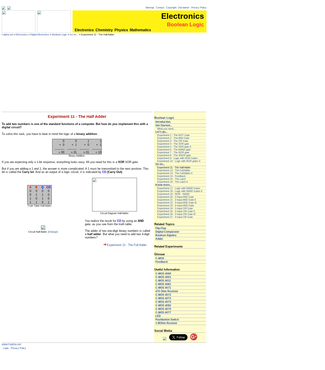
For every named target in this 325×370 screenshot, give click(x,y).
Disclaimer (183, 7)
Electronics (84, 30)
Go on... (74, 34)
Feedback (161, 261)
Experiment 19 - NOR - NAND (173, 194)
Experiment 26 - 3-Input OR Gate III (176, 214)
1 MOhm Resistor (166, 323)
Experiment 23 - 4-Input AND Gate (175, 205)
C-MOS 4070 (163, 309)
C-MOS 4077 (163, 312)
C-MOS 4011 (163, 280)
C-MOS (159, 258)
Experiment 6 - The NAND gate (174, 149)
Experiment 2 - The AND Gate (173, 138)
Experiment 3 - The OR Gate (172, 141)
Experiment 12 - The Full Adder (127, 245)
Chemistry (104, 30)
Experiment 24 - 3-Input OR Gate (175, 208)
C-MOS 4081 (163, 284)
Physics (121, 30)
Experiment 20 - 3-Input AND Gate (175, 197)
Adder (159, 238)
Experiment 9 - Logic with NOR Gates (177, 158)
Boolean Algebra (165, 235)
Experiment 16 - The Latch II (172, 181)
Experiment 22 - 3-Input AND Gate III (177, 202)
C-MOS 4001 (163, 277)
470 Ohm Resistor (166, 291)
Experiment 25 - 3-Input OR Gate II (176, 211)
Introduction (162, 121)
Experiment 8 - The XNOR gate (174, 155)
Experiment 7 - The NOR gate (173, 152)
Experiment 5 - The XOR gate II (174, 146)
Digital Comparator (167, 231)
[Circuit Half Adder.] (43, 228)
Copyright (171, 7)
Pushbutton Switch (167, 319)
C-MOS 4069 (163, 273)
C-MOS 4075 (163, 301)
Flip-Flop (160, 228)
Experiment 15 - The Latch (171, 179)
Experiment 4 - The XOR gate (173, 143)
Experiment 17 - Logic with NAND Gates (178, 188)
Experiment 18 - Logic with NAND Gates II (179, 191)
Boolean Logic (59, 34)
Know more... (163, 184)
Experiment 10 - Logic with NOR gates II (178, 161)
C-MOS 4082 (163, 305)
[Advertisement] (104, 78)
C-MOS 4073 (163, 298)
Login (6, 348)
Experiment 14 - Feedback (171, 176)
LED (158, 316)
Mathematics (140, 30)
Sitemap (149, 7)
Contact (160, 7)
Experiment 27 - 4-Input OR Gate (175, 217)
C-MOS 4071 (163, 287)
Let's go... (161, 131)
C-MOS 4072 (163, 294)
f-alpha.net (7, 34)
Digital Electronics (39, 34)
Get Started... (163, 125)
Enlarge (53, 231)
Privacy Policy (198, 7)
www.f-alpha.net (11, 344)
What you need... (166, 128)
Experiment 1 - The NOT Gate (173, 135)
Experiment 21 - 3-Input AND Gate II (176, 199)
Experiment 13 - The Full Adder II (174, 173)
